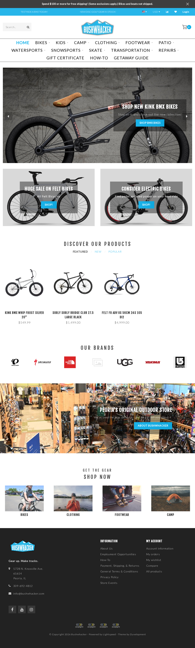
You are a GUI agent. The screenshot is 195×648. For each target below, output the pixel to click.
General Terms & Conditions (119, 571)
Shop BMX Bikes (150, 122)
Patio (165, 42)
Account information (159, 548)
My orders (153, 554)
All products (154, 571)
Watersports (27, 50)
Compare (152, 565)
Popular (115, 251)
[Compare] (167, 11)
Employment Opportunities (118, 554)
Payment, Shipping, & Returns (119, 565)
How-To (99, 57)
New (98, 251)
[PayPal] (91, 626)
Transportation (130, 50)
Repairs (167, 50)
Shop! (49, 204)
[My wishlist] (175, 11)
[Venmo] (116, 626)
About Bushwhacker (153, 425)
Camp (80, 42)
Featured (80, 251)
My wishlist (153, 560)
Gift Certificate (65, 57)
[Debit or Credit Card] (79, 626)
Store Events (108, 582)
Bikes (41, 42)
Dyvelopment (138, 634)
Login (186, 11)
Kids (61, 42)
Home (23, 42)
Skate (95, 50)
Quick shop (26, 311)
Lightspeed (109, 634)
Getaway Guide (131, 57)
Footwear (137, 42)
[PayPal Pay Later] (103, 626)
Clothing (106, 42)
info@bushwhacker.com (28, 593)
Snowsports (66, 50)
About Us (106, 548)
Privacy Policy (109, 577)
